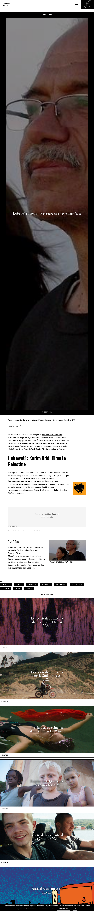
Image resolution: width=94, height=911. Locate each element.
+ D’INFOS (4, 648)
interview (46, 585)
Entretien (6, 585)
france (19, 585)
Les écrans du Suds (87, 4)
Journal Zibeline (12, 531)
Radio (17, 588)
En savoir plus (64, 909)
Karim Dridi (60, 585)
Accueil (10, 420)
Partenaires (77, 585)
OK (75, 909)
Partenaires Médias (30, 420)
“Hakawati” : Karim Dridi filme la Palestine (29, 531)
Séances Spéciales (6, 4)
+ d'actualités (47, 594)
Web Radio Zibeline (33, 443)
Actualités (18, 420)
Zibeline (29, 588)
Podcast (5, 588)
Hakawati (32, 585)
